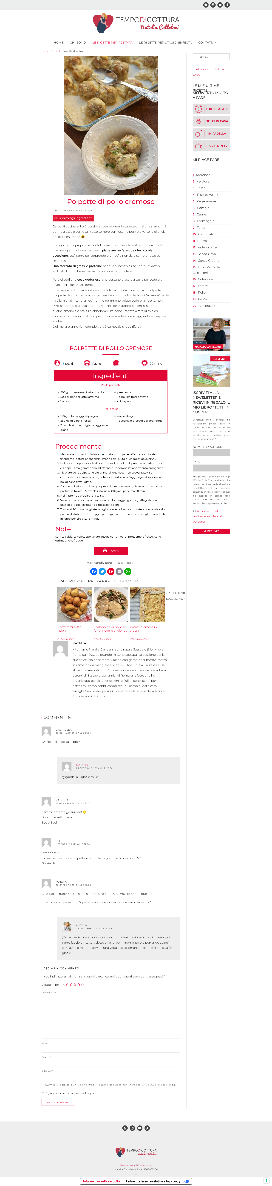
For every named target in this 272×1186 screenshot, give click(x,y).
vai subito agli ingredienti (73, 218)
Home (59, 42)
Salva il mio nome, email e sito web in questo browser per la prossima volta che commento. (110, 1085)
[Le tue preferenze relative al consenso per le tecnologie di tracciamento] (266, 1180)
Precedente (177, 593)
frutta (202, 241)
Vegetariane (206, 201)
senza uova (207, 254)
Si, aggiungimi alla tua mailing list (70, 1093)
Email (46, 1057)
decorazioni (208, 306)
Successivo (174, 598)
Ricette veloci (207, 195)
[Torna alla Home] (136, 23)
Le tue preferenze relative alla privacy (153, 1181)
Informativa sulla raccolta (101, 1181)
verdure (203, 181)
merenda (203, 175)
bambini (203, 208)
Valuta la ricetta (53, 985)
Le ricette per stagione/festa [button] (165, 42)
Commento (49, 992)
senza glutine (208, 260)
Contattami (208, 42)
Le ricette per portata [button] (112, 42)
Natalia (68, 210)
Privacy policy (127, 1165)
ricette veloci (202, 69)
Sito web (48, 1071)
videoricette (207, 247)
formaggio (205, 221)
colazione (205, 279)
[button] (136, 1174)
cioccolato (206, 234)
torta (201, 228)
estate (203, 286)
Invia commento (57, 1102)
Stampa (113, 550)
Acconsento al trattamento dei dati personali (208, 516)
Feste (201, 188)
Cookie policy (145, 1165)
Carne (201, 214)
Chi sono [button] (78, 42)
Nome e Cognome (208, 447)
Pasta (202, 299)
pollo (202, 292)
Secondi (55, 51)
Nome (46, 1043)
